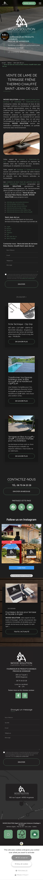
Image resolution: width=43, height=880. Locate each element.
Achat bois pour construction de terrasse (18, 202)
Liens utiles (28, 826)
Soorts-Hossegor (11, 238)
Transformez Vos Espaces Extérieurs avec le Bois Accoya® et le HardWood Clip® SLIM (20, 380)
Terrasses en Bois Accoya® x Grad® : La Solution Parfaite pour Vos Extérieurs (21, 438)
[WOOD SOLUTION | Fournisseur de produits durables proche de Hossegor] (5, 3)
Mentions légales (11, 826)
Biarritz (9, 230)
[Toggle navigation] (40, 3)
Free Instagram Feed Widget (22, 575)
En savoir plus (21, 342)
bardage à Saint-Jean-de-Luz (28, 170)
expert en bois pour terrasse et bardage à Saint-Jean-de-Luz (21, 101)
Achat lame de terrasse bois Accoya (16, 208)
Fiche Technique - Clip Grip (20, 324)
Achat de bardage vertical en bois (15, 204)
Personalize (22, 870)
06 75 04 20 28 (21, 681)
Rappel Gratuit (29, 3)
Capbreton (9, 232)
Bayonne (9, 228)
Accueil (4, 63)
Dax (8, 234)
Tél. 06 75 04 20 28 (21, 485)
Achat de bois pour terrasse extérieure (17, 206)
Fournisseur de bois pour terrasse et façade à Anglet (21, 613)
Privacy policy (22, 875)
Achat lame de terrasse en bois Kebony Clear (19, 210)
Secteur (9, 63)
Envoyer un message (21, 491)
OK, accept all (22, 858)
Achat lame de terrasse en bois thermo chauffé (19, 212)
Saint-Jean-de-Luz (18, 63)
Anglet (8, 226)
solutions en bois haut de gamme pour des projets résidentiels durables (21, 183)
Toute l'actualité (21, 632)
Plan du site (20, 826)
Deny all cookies (22, 864)
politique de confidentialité (28, 278)
